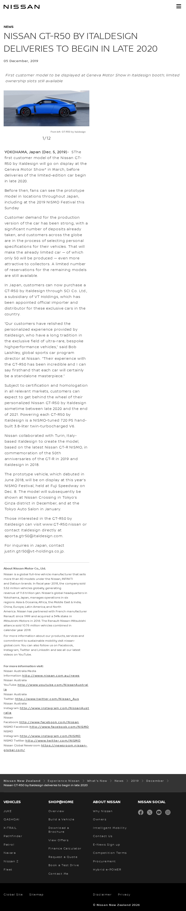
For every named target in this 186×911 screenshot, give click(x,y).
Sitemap (36, 894)
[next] (87, 124)
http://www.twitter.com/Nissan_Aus (47, 699)
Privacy (124, 894)
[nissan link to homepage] (21, 7)
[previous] (6, 124)
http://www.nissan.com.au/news (51, 676)
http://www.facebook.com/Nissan (49, 722)
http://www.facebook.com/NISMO (59, 727)
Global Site (13, 894)
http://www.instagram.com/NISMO (50, 736)
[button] (178, 6)
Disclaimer (102, 894)
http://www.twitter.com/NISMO (53, 741)
